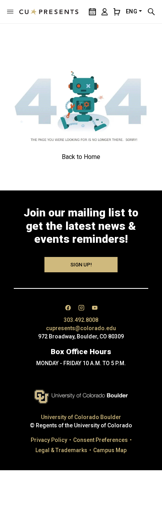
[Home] (48, 12)
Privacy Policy (49, 440)
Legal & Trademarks (61, 450)
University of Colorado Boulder (81, 417)
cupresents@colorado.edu (81, 328)
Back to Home (81, 157)
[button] (10, 12)
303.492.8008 (81, 320)
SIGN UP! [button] (81, 265)
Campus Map (110, 450)
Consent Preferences (100, 440)
